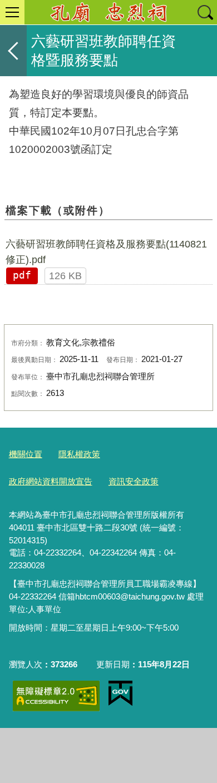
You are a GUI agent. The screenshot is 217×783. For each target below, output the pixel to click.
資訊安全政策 (133, 481)
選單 (12, 12)
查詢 (205, 12)
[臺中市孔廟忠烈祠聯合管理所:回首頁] (108, 12)
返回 (13, 50)
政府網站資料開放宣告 (50, 481)
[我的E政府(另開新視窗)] (120, 693)
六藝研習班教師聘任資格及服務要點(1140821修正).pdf (106, 252)
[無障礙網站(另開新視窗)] (56, 696)
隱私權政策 (79, 454)
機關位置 (25, 454)
